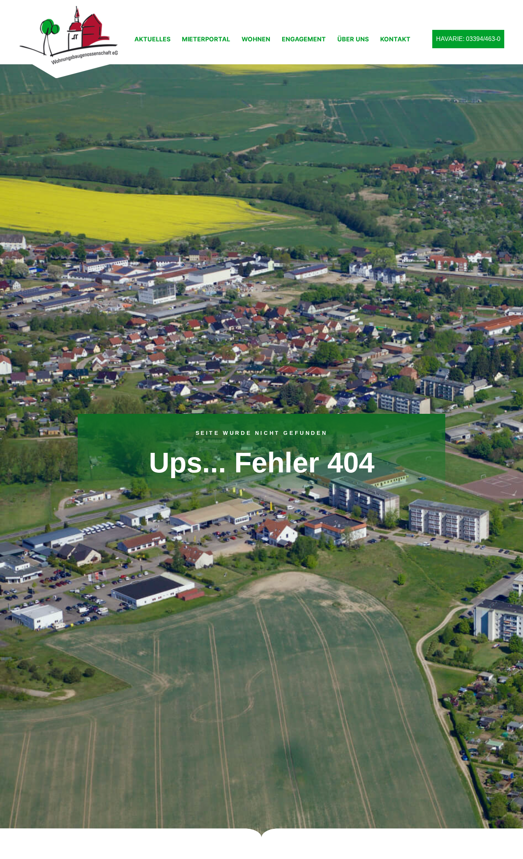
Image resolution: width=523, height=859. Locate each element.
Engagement (304, 39)
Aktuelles (152, 39)
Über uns (353, 39)
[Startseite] (71, 42)
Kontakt (395, 39)
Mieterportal (206, 39)
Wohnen (256, 39)
